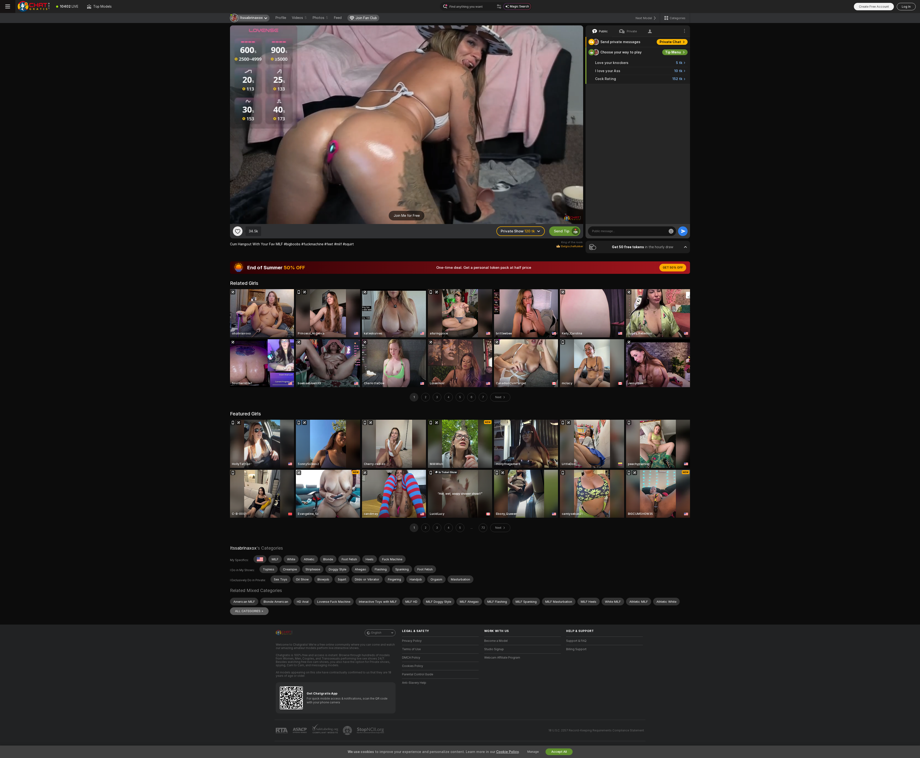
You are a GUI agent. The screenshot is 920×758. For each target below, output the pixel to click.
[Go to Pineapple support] (348, 730)
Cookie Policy (507, 752)
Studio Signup (494, 649)
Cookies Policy (412, 666)
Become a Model (496, 641)
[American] (259, 559)
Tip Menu (673, 52)
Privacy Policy (412, 641)
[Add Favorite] (237, 231)
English (376, 632)
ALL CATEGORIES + (249, 611)
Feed (338, 18)
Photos (320, 18)
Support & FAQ (576, 641)
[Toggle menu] (7, 6)
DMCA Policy (411, 657)
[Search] (499, 6)
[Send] (683, 231)
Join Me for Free (407, 216)
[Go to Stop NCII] (371, 730)
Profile (280, 18)
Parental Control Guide (417, 674)
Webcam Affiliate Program (502, 657)
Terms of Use (411, 649)
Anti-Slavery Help (414, 682)
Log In (906, 6)
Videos (299, 18)
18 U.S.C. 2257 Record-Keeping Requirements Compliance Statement (596, 730)
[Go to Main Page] (33, 6)
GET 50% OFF (673, 267)
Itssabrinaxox (243, 548)
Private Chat (670, 42)
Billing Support (576, 649)
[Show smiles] (671, 231)
